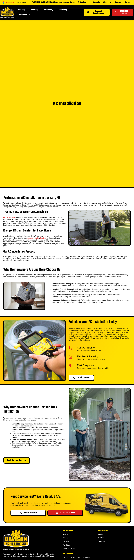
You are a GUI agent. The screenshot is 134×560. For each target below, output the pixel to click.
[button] (14, 2)
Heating (34, 9)
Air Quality (48, 9)
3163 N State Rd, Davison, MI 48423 (76, 557)
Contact (118, 2)
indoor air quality (33, 238)
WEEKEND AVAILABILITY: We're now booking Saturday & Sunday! (59, 2)
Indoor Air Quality (68, 548)
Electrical (23, 14)
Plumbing (63, 9)
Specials (96, 2)
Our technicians (9, 217)
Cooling (21, 9)
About (105, 2)
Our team (43, 238)
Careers (128, 2)
